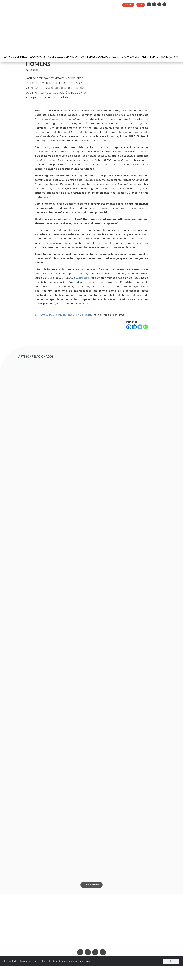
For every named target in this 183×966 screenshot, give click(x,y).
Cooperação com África (63, 57)
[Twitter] (139, 326)
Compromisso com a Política (98, 57)
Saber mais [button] (84, 961)
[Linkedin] (134, 326)
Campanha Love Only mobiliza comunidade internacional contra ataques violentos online (79, 519)
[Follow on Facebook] (159, 4)
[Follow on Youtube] (164, 4)
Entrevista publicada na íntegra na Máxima (64, 314)
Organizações (130, 57)
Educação (36, 57)
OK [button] (170, 961)
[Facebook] (128, 326)
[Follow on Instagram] (154, 4)
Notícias (166, 57)
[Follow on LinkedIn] (149, 4)
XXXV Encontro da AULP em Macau (42, 691)
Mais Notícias (91, 884)
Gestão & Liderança (15, 57)
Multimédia (148, 57)
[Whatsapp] (145, 326)
